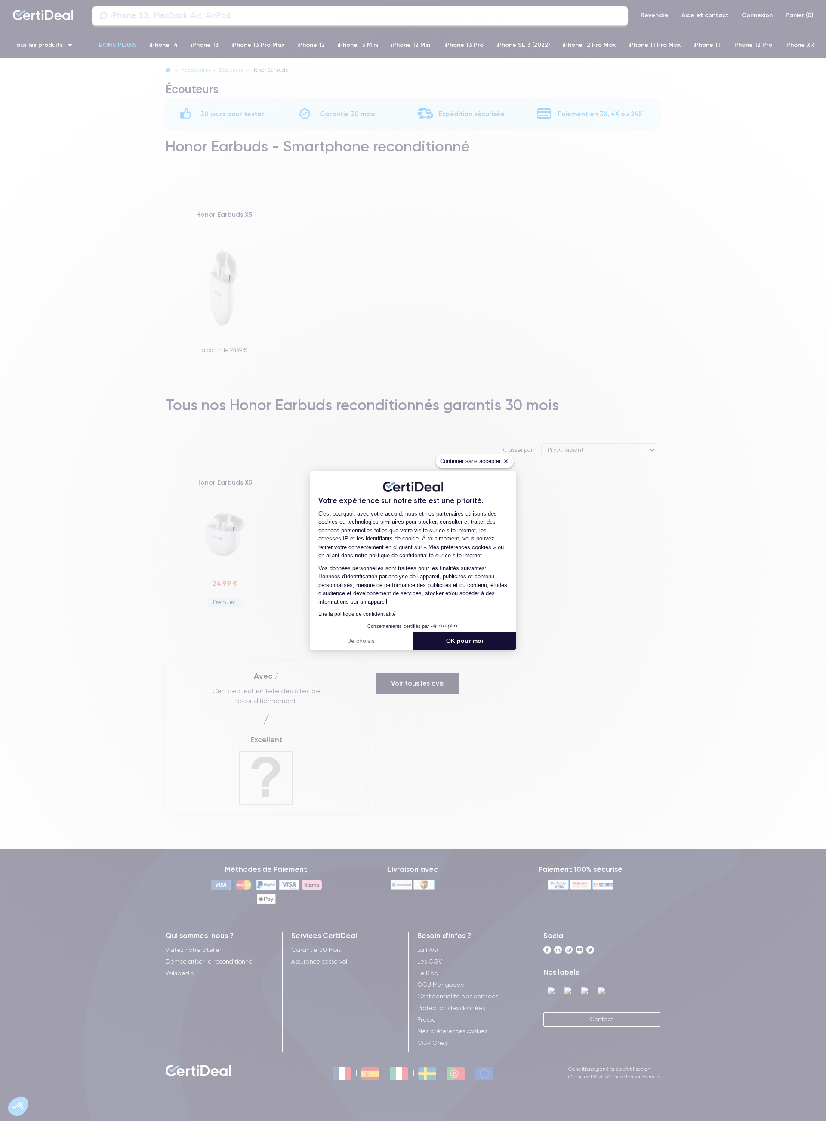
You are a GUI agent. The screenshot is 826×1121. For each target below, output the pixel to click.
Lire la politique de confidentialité (357, 614)
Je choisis (361, 640)
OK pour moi (464, 640)
